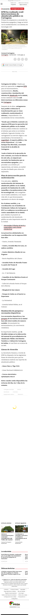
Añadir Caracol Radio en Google (13, 65)
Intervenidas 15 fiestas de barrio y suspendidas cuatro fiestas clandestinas (15, 227)
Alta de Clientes (21, 591)
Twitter (18, 59)
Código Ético (14, 598)
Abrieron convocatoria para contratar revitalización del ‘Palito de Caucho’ (7, 537)
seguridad (5, 140)
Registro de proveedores (11, 593)
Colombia (15, 392)
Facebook (15, 59)
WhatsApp (26, 59)
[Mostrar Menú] (1, 3)
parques (4, 318)
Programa (13, 4)
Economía (6, 9)
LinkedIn (22, 59)
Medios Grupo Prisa (14, 607)
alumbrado (14, 95)
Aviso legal (21, 593)
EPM (25, 86)
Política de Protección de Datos (9, 595)
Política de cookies (22, 595)
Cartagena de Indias (9, 389)
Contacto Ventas (14, 589)
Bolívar (19, 389)
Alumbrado (6, 392)
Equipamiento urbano (9, 394)
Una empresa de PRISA (14, 603)
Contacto (6, 589)
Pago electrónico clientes (10, 591)
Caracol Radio (7, 4)
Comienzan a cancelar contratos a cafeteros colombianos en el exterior (21, 537)
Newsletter (22, 589)
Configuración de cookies (10, 596)
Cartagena (4, 55)
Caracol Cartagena (7, 53)
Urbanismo (20, 394)
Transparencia (21, 596)
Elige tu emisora (23, 4)
